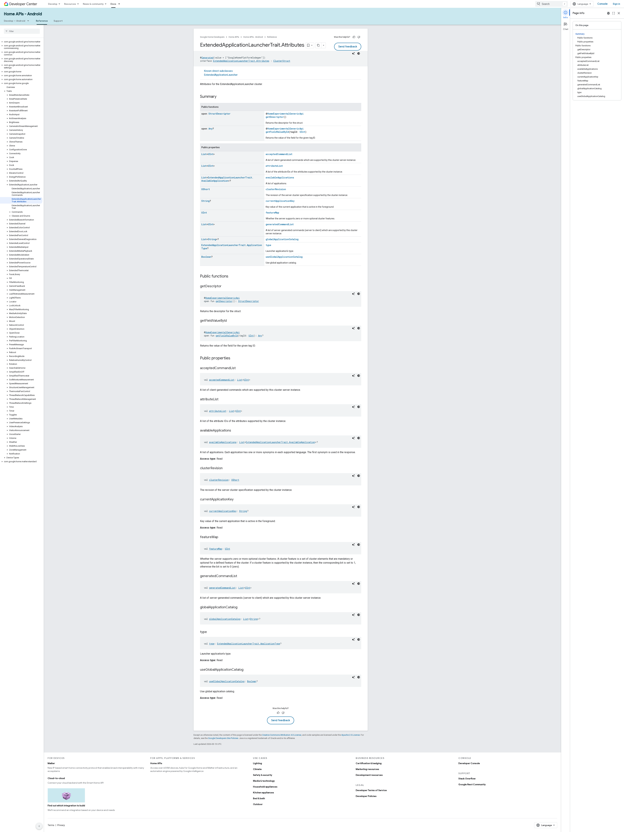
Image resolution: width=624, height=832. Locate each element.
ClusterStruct (281, 60)
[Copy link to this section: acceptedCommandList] (239, 368)
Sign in (616, 4)
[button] (21, 42)
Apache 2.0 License (350, 735)
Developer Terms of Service (371, 790)
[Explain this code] (353, 53)
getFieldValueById (277, 131)
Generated (207, 57)
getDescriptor (275, 116)
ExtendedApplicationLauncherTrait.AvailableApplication (227, 179)
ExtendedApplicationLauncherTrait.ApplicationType (248, 643)
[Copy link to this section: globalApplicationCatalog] (240, 607)
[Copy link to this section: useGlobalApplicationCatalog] (246, 670)
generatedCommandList (280, 224)
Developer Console (469, 763)
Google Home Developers (212, 37)
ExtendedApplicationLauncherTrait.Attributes (241, 60)
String (205, 200)
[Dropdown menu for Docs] (120, 4)
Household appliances (265, 786)
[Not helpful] (358, 37)
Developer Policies (366, 796)
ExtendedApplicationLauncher (221, 74)
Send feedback (347, 46)
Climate (257, 769)
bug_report (608, 13)
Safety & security (262, 775)
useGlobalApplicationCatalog (284, 256)
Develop (52, 3)
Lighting (257, 763)
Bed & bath (259, 798)
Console (602, 4)
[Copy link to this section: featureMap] (221, 537)
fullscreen (614, 13)
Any (210, 128)
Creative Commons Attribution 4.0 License (281, 735)
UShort (205, 189)
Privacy (61, 825)
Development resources (369, 775)
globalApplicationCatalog (282, 239)
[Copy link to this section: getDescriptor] (224, 286)
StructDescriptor (219, 113)
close (619, 13)
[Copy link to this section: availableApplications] (234, 431)
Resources (70, 3)
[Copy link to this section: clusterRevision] (226, 468)
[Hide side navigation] (39, 826)
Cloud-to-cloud (56, 778)
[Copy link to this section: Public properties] (233, 358)
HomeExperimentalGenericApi (285, 113)
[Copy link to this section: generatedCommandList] (240, 576)
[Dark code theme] (358, 53)
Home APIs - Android (23, 14)
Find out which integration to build (66, 805)
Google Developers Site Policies (223, 738)
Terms (51, 825)
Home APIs (234, 37)
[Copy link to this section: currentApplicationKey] (237, 500)
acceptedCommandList (279, 154)
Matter (51, 763)
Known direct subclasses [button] (221, 72)
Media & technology (264, 780)
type (268, 245)
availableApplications (280, 177)
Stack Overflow (466, 778)
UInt (302, 131)
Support (58, 20)
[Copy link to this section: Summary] (219, 97)
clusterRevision (276, 189)
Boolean (206, 256)
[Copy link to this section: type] (210, 632)
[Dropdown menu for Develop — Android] (29, 21)
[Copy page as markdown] (318, 45)
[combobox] (551, 4)
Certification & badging (369, 763)
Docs (113, 3)
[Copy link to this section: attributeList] (221, 399)
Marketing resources (367, 769)
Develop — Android (14, 20)
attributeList (274, 165)
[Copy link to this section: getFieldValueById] (230, 321)
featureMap (272, 212)
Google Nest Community (472, 784)
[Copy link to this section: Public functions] (231, 276)
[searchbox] (22, 31)
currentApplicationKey (280, 200)
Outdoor (258, 804)
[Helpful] (353, 37)
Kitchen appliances (263, 792)
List (204, 154)
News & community (93, 3)
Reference (42, 20)
